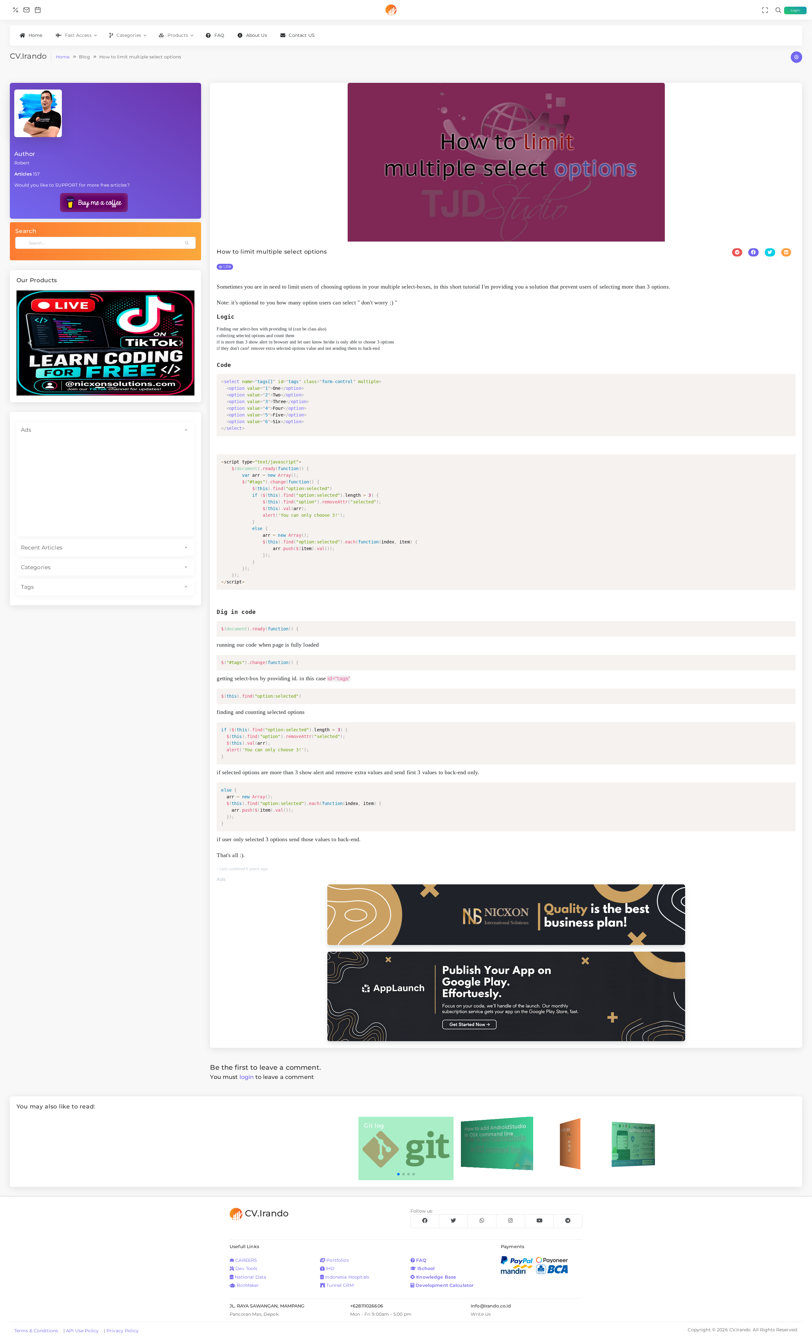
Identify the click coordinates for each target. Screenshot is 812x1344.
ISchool (425, 1268)
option (237, 388)
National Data (249, 1277)
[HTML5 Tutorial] (570, 1144)
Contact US (301, 35)
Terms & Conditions (37, 1331)
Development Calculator (444, 1285)
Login (795, 10)
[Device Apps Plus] (633, 1144)
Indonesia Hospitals (346, 1277)
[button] (29, 343)
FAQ (219, 35)
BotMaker (247, 1285)
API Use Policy (83, 1331)
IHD (329, 1268)
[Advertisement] (105, 487)
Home (36, 35)
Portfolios (337, 1260)
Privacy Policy (123, 1331)
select (231, 381)
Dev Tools (245, 1268)
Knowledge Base (435, 1277)
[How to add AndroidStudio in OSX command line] (497, 1143)
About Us (256, 35)
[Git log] (406, 1148)
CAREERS (245, 1260)
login (246, 1077)
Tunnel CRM (339, 1285)
